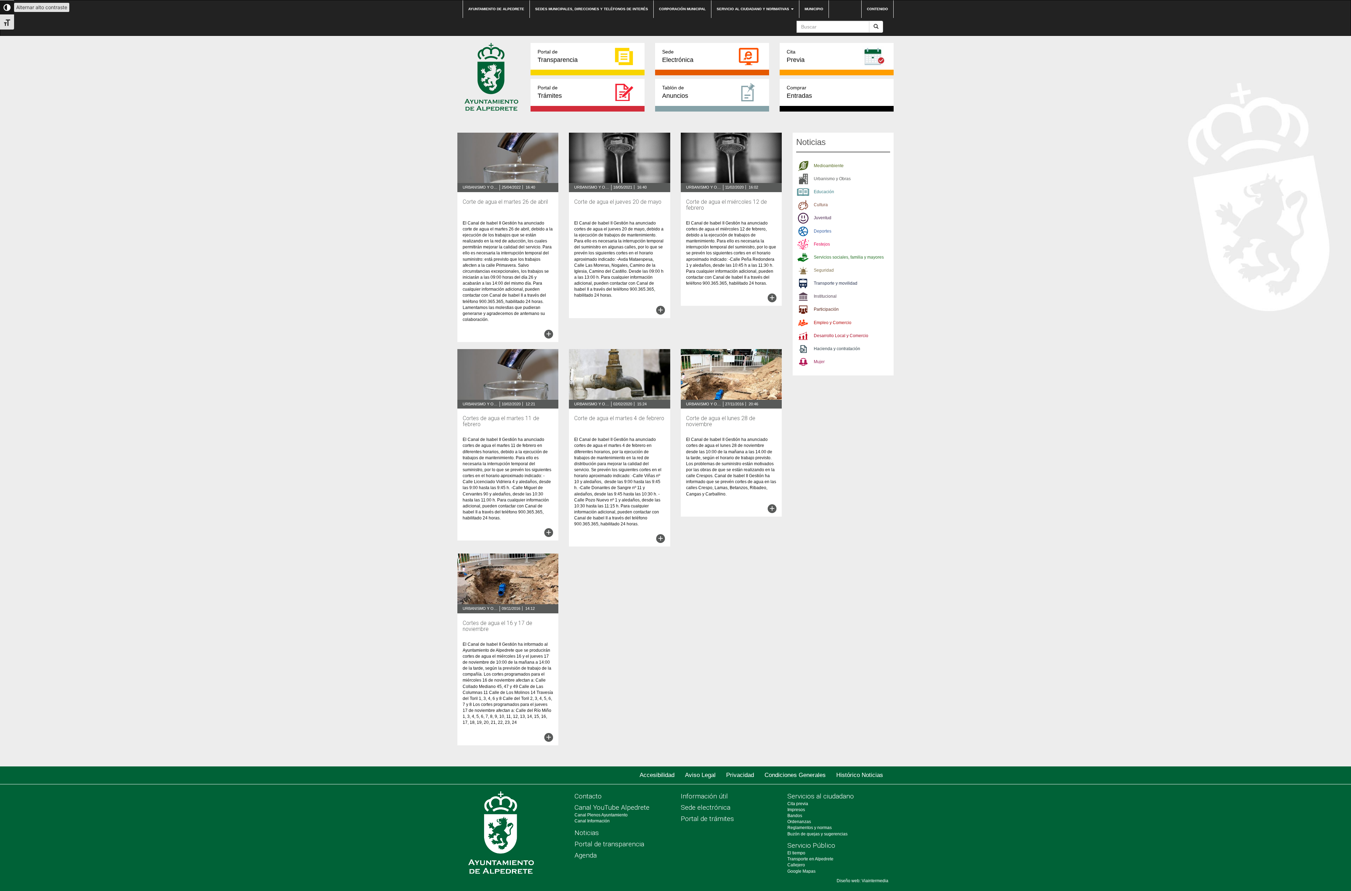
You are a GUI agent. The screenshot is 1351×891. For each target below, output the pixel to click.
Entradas (799, 92)
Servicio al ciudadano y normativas (753, 9)
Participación (826, 309)
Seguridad (824, 270)
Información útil (704, 796)
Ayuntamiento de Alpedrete (496, 9)
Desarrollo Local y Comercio (841, 335)
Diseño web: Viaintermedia (862, 880)
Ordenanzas (799, 821)
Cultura (821, 204)
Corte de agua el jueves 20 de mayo (617, 202)
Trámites (550, 92)
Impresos (796, 809)
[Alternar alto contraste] (7, 7)
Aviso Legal (700, 775)
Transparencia (558, 56)
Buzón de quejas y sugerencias (817, 834)
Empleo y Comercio (832, 322)
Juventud (822, 217)
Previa (796, 56)
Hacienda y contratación (837, 348)
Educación (824, 191)
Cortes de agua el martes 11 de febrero (501, 421)
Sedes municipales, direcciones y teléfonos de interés (591, 9)
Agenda (586, 855)
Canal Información (592, 821)
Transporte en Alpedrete (810, 859)
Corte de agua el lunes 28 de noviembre (720, 421)
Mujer (819, 361)
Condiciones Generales (795, 775)
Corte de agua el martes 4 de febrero (619, 418)
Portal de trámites (707, 819)
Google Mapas (801, 871)
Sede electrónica (705, 807)
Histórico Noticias (859, 775)
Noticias (587, 833)
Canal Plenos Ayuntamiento (601, 815)
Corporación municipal (682, 9)
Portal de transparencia (609, 844)
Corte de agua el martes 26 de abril (505, 202)
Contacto (588, 796)
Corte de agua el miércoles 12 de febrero (726, 205)
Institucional (825, 296)
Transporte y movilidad (835, 283)
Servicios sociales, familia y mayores (849, 257)
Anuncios (675, 92)
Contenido (877, 9)
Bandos (794, 815)
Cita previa (797, 803)
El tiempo (796, 853)
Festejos (822, 244)
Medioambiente (829, 165)
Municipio (814, 9)
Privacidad (740, 775)
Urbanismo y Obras (480, 187)
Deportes (822, 231)
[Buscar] (876, 27)
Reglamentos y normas (809, 827)
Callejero (796, 864)
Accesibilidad (657, 775)
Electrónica (677, 56)
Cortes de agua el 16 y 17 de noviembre (497, 626)
